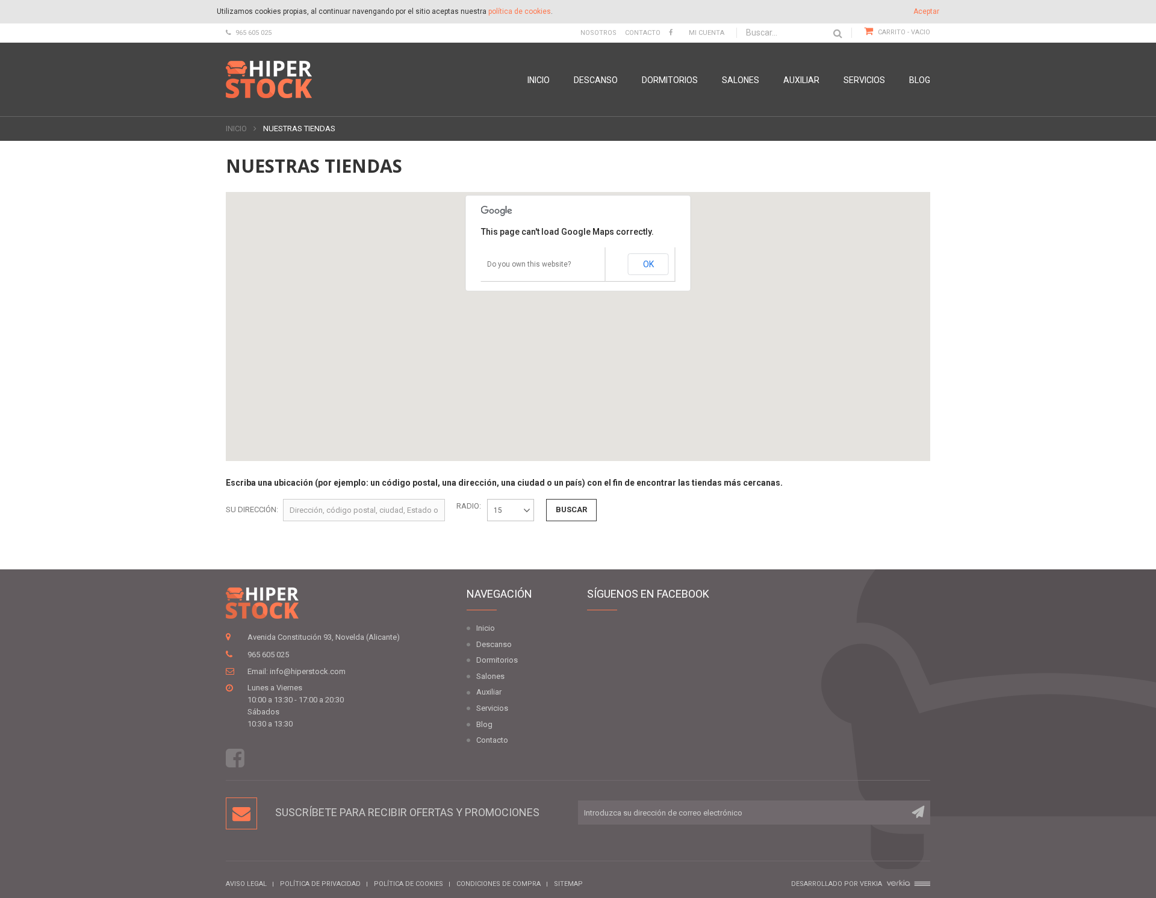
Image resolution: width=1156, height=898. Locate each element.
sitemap (568, 884)
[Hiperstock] (269, 79)
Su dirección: (252, 509)
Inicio (538, 80)
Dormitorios (670, 80)
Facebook (235, 758)
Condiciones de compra (498, 884)
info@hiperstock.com (308, 671)
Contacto (642, 33)
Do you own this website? (529, 264)
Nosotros (598, 33)
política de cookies (519, 11)
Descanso (596, 80)
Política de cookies (408, 884)
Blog (919, 80)
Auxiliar (801, 80)
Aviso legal (246, 884)
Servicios (864, 80)
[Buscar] (837, 33)
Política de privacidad (320, 884)
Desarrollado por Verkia (837, 884)
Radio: (468, 505)
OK (648, 264)
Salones (740, 80)
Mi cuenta (706, 33)
